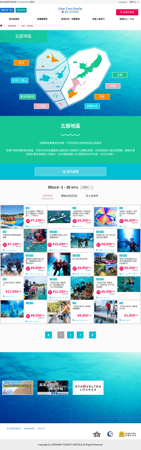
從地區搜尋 (12, 26)
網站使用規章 (29, 429)
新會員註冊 (21, 10)
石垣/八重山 (19, 80)
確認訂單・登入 (7, 10)
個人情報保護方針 (14, 429)
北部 (120, 74)
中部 (113, 85)
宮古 (21, 62)
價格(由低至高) (69, 196)
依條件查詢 (128, 12)
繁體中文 (132, 2)
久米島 (41, 106)
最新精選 (48, 196)
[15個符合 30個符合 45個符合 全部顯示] (87, 187)
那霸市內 (92, 106)
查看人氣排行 (98, 19)
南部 (102, 96)
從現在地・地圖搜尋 (70, 19)
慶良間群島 (27, 96)
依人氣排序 (92, 196)
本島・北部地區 (27, 26)
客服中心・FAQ (127, 19)
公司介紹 (41, 429)
